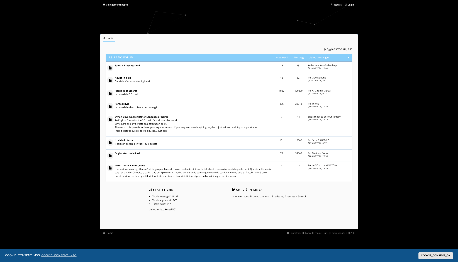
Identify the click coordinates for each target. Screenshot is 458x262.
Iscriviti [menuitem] (338, 4)
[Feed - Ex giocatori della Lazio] (270, 153)
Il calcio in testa (124, 140)
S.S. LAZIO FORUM (120, 57)
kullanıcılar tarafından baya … (324, 65)
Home (109, 233)
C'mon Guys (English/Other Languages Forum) (141, 117)
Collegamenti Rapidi (117, 4)
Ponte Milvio (122, 104)
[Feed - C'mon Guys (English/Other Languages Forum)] (270, 117)
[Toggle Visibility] (348, 57)
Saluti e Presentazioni (127, 65)
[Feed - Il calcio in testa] (270, 140)
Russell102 (171, 209)
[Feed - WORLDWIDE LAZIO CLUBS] (270, 166)
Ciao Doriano (319, 77)
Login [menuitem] (351, 4)
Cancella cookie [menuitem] (313, 233)
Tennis (315, 103)
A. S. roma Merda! (321, 90)
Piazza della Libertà (126, 91)
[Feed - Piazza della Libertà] (270, 91)
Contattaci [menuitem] (295, 233)
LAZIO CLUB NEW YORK (324, 165)
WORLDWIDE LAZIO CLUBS (130, 165)
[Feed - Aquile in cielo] (270, 78)
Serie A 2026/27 (320, 140)
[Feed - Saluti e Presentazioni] (270, 66)
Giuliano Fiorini (320, 153)
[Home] (108, 20)
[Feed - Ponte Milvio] (270, 104)
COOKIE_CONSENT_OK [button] (435, 255)
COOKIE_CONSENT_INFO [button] (58, 255)
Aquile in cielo (123, 78)
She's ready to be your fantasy (324, 116)
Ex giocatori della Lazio (128, 153)
